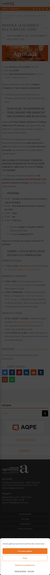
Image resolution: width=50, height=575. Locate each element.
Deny (25, 558)
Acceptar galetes (25, 551)
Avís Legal (31, 571)
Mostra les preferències (25, 565)
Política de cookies (20, 571)
